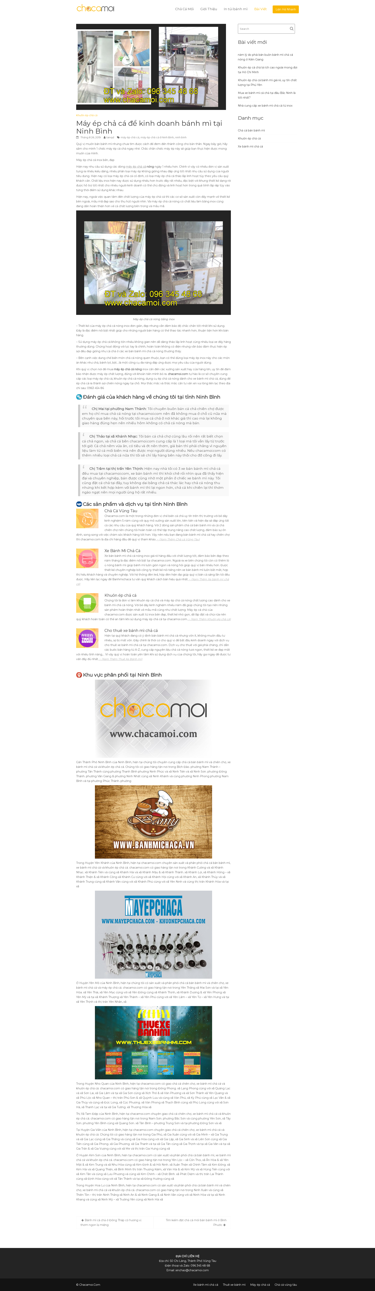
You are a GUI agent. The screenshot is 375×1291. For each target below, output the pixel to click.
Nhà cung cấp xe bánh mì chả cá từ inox (265, 105)
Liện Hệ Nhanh (286, 9)
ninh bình (181, 137)
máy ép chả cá (130, 137)
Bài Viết (260, 9)
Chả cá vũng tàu (286, 1285)
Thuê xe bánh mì (234, 1285)
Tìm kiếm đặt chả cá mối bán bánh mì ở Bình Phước (196, 1222)
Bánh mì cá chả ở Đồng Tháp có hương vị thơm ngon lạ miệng (110, 1222)
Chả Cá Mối (184, 9)
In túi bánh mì (236, 9)
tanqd (110, 137)
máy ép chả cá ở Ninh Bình (157, 137)
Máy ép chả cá (260, 1285)
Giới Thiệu (208, 9)
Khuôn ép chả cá (86, 115)
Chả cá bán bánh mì (251, 130)
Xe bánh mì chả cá (250, 146)
